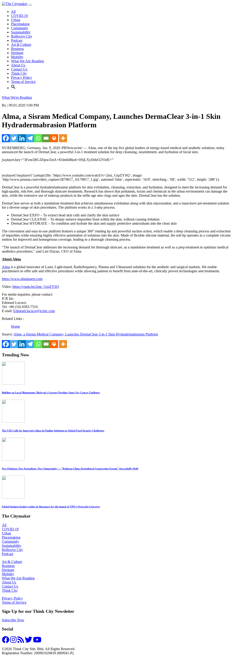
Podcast (16, 40)
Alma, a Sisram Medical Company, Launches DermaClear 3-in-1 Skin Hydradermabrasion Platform (86, 334)
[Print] (54, 138)
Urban (15, 20)
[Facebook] (6, 138)
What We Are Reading (27, 61)
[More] (63, 138)
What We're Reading (17, 97)
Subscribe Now (13, 620)
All (13, 12)
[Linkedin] (22, 138)
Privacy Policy (21, 77)
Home (15, 326)
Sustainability (21, 32)
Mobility (17, 57)
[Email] (46, 138)
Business (17, 49)
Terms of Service (23, 82)
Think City (19, 73)
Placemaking (20, 24)
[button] (13, 88)
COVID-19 (19, 16)
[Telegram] (30, 138)
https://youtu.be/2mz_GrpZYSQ (35, 287)
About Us (18, 65)
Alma (6, 267)
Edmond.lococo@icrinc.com (34, 311)
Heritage (17, 53)
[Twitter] (14, 138)
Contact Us (19, 69)
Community (19, 28)
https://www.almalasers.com (22, 279)
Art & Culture (21, 44)
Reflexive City (21, 36)
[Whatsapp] (38, 138)
